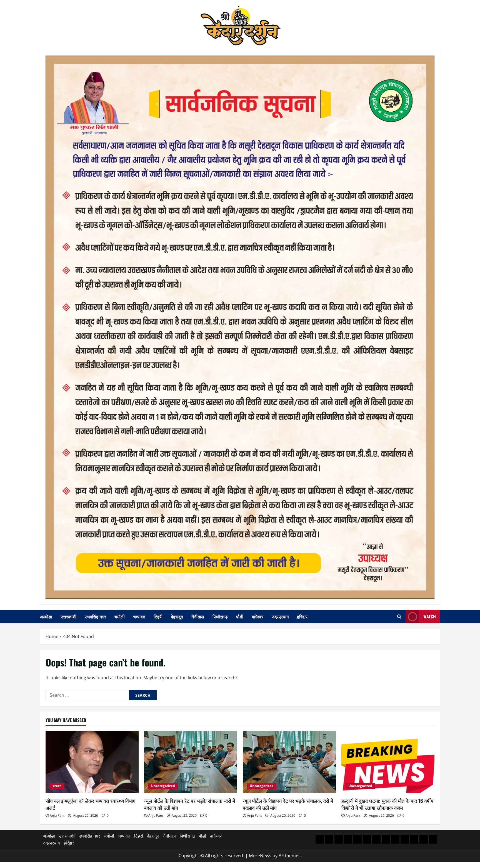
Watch (429, 616)
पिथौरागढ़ (220, 616)
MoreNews (260, 856)
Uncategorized (163, 785)
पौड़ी (239, 616)
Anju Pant (57, 815)
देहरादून (177, 616)
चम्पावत (139, 616)
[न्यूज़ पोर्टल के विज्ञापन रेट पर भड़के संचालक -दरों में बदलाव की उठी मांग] (190, 762)
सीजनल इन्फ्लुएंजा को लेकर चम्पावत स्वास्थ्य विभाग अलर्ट (90, 804)
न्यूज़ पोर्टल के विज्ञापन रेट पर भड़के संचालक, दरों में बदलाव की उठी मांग (288, 804)
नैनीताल (197, 616)
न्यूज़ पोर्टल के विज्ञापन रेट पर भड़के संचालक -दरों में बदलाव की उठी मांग (189, 804)
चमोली (119, 616)
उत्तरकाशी (68, 616)
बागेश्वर (257, 616)
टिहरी (158, 616)
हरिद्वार (302, 616)
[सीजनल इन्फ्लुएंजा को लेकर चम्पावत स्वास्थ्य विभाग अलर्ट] (92, 762)
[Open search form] (399, 616)
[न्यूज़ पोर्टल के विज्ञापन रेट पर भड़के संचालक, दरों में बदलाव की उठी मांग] (289, 762)
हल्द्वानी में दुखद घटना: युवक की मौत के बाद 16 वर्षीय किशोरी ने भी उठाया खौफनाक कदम (387, 804)
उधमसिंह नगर (95, 616)
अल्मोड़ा (46, 616)
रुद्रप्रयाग (280, 616)
